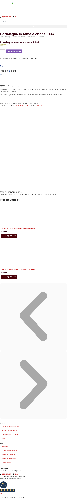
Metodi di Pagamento (9, 458)
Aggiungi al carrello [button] (9, 235)
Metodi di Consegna (8, 454)
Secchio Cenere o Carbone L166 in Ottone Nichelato (18, 229)
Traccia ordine (6, 462)
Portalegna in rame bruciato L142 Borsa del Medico (18, 269)
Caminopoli (38, 105)
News (3, 438)
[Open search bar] (33, 19)
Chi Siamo (5, 446)
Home (2, 37)
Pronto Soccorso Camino (10, 430)
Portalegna (8, 37)
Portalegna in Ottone (18, 37)
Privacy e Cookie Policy (9, 450)
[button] (33, 26)
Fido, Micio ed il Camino (10, 434)
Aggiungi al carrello (14, 51)
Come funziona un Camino (10, 426)
